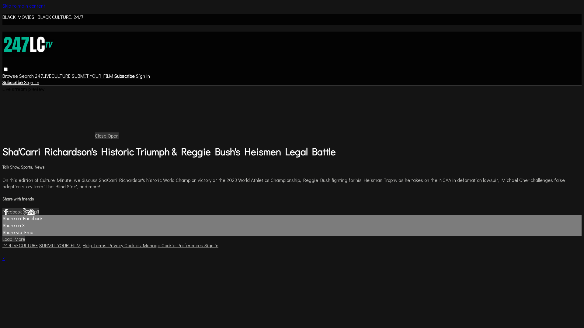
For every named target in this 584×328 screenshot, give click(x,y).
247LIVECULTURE (53, 76)
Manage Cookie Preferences (173, 245)
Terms (101, 245)
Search (27, 76)
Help (88, 245)
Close (101, 135)
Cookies (133, 245)
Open (113, 135)
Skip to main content (23, 5)
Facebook (12, 211)
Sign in (143, 76)
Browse (10, 76)
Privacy (116, 245)
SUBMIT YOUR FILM (92, 76)
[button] (6, 69)
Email (33, 211)
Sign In (31, 82)
